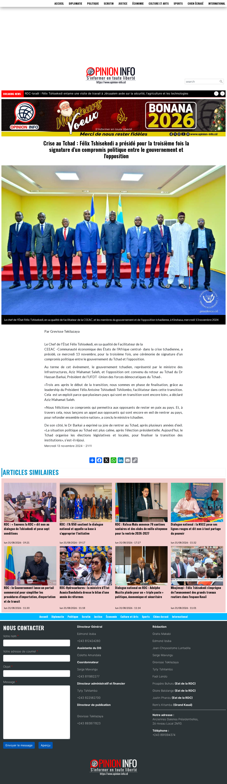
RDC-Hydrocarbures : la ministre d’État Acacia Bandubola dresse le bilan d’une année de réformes (84, 592)
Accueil (59, 3)
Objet (6, 666)
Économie (138, 3)
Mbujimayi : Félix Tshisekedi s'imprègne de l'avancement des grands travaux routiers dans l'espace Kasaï (196, 592)
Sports (178, 3)
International (216, 3)
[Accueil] (112, 78)
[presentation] (216, 93)
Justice (122, 3)
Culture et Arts (159, 3)
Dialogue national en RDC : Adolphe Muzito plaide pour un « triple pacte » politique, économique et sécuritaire (139, 592)
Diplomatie (75, 3)
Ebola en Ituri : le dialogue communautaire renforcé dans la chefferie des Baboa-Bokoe (83, 93)
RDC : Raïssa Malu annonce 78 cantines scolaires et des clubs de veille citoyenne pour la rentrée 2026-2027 (141, 529)
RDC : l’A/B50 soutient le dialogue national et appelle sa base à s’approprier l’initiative (81, 529)
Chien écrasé (195, 3)
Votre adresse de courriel (19, 651)
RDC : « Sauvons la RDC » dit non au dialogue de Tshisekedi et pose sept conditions (26, 529)
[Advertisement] (113, 36)
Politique (93, 3)
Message (9, 682)
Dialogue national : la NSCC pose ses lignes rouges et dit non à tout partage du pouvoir (196, 529)
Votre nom (9, 636)
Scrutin (109, 3)
